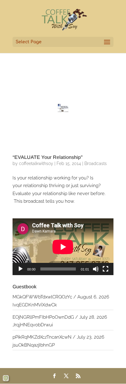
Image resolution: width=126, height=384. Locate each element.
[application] (63, 246)
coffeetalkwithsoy (36, 163)
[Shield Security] (5, 378)
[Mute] (96, 269)
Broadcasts (95, 163)
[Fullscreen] (105, 269)
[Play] (20, 269)
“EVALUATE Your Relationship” (48, 157)
